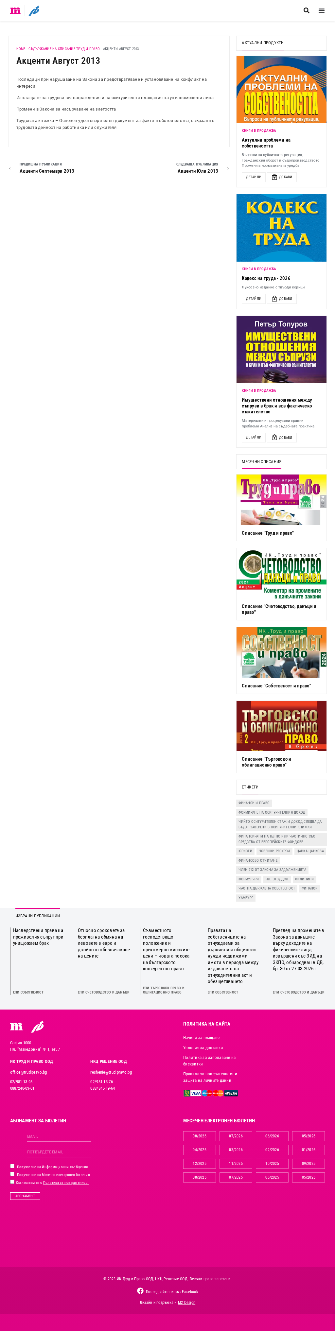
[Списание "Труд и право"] (281, 500)
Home (21, 49)
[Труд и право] (16, 1026)
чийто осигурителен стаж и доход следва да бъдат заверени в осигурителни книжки (280, 824)
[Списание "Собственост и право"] (281, 652)
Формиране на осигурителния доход (271, 812)
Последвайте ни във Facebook (172, 1291)
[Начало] (15, 10)
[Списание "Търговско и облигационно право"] (281, 726)
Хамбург (245, 898)
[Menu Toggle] (321, 10)
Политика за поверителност (66, 1183)
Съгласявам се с (52, 1183)
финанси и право (254, 803)
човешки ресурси (274, 851)
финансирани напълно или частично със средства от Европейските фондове (276, 839)
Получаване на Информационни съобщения (52, 1167)
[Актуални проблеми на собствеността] (281, 89)
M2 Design (186, 1302)
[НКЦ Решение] (37, 1026)
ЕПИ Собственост (28, 992)
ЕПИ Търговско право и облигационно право (164, 990)
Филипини (304, 879)
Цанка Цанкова (310, 851)
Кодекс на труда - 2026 (266, 278)
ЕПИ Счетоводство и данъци (104, 992)
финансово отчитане (257, 860)
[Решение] (33, 10)
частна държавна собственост (266, 888)
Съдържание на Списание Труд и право (64, 49)
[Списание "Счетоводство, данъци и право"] (281, 573)
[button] (306, 10)
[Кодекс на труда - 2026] (281, 228)
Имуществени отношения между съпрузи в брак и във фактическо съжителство (277, 406)
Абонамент (25, 1196)
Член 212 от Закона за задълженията (272, 870)
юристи (245, 851)
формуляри (248, 879)
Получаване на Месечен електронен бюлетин (53, 1175)
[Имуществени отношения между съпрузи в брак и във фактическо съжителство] (281, 349)
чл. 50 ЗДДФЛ (277, 879)
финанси (310, 888)
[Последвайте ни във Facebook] (140, 1291)
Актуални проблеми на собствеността (266, 143)
